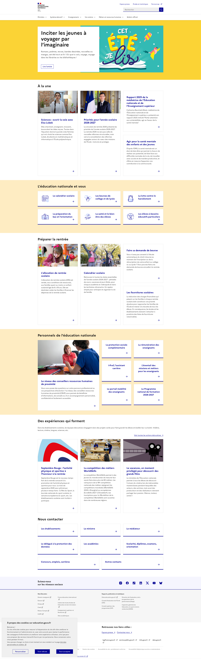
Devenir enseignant (43, 597)
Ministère (41, 17)
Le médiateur (133, 528)
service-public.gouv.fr (127, 640)
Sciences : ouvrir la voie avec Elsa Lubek (57, 121)
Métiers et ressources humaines (110, 17)
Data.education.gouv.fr (109, 597)
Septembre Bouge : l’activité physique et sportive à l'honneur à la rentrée (56, 471)
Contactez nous (123, 632)
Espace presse (125, 4)
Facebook (127, 583)
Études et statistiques (140, 4)
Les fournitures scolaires (140, 292)
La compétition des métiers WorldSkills (99, 469)
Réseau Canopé (42, 611)
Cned (39, 607)
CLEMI (40, 614)
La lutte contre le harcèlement (147, 197)
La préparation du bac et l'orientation (62, 215)
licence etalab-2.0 (80, 656)
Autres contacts (113, 561)
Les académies (91, 543)
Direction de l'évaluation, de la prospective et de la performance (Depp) (131, 599)
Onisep (40, 604)
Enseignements (73, 17)
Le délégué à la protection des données (56, 545)
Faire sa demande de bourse (142, 250)
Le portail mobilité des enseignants (116, 390)
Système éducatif (56, 17)
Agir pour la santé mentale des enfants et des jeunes (141, 143)
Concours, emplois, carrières (55, 561)
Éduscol (40, 601)
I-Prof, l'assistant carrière (116, 367)
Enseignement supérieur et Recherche (66, 611)
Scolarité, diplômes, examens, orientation (141, 545)
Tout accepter (64, 651)
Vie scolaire (89, 17)
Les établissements (50, 528)
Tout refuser (42, 651)
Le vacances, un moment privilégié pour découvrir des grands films (142, 471)
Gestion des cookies (88, 649)
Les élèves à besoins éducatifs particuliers (149, 215)
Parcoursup (155, 4)
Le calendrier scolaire (64, 195)
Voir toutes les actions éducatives (147, 435)
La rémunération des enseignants (148, 346)
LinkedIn (140, 583)
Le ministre (89, 528)
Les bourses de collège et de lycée (105, 197)
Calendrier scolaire (94, 273)
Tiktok (134, 583)
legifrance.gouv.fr (109, 640)
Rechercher (161, 10)
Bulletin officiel (132, 17)
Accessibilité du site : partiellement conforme (112, 649)
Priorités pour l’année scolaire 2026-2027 (100, 121)
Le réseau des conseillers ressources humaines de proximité (66, 382)
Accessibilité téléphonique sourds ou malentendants (144, 649)
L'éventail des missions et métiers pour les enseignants (148, 368)
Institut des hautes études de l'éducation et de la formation (67, 604)
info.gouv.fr (143, 640)
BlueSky (160, 583)
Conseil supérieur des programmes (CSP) (108, 607)
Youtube (154, 583)
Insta (120, 583)
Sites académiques (63, 616)
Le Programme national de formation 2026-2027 (148, 391)
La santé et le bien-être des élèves (105, 215)
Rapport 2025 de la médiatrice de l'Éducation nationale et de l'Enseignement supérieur (141, 101)
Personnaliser (20, 651)
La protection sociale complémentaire (116, 346)
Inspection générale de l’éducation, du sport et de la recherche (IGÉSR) (130, 607)
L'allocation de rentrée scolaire (53, 274)
